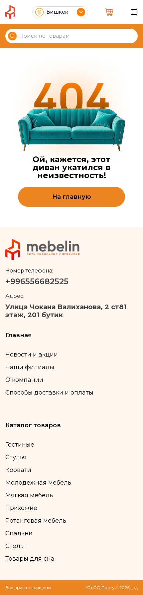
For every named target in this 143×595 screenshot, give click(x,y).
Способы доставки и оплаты (49, 393)
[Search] (12, 36)
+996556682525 (37, 281)
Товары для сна (30, 559)
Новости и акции (31, 355)
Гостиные (19, 445)
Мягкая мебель (29, 495)
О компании (24, 380)
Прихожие (21, 508)
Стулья (16, 457)
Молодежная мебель (38, 483)
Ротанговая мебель (35, 521)
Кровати (18, 470)
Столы (15, 546)
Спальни (19, 533)
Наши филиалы (29, 367)
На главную (71, 196)
